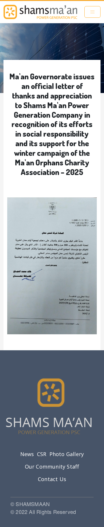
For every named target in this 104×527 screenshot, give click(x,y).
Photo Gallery (66, 454)
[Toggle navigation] (92, 12)
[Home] (40, 12)
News (27, 454)
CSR (42, 454)
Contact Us (52, 479)
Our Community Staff (52, 466)
